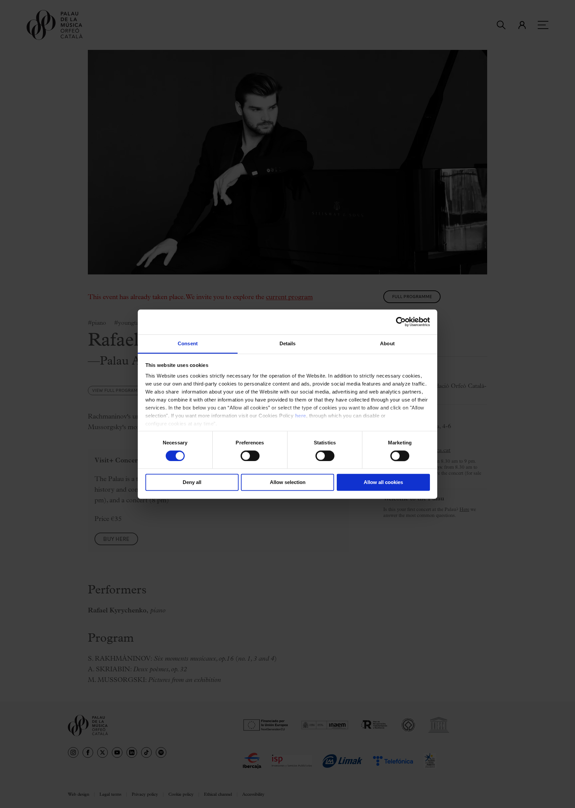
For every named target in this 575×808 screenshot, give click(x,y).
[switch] (250, 455)
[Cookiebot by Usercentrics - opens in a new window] (401, 322)
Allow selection (287, 482)
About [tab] (387, 343)
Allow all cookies (383, 482)
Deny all (192, 482)
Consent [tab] (188, 343)
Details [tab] (288, 343)
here (300, 415)
